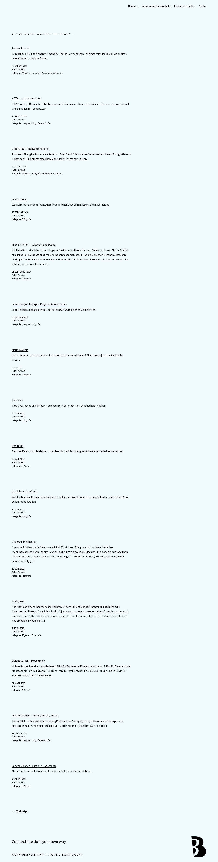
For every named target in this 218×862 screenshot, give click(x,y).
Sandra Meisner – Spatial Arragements (34, 765)
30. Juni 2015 (18, 413)
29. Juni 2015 (18, 459)
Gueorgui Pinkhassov (24, 541)
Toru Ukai (17, 400)
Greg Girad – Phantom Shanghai (30, 148)
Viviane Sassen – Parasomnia (28, 660)
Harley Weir (18, 601)
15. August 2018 (19, 116)
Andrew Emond (20, 48)
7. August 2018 (19, 166)
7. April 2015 (18, 628)
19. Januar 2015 (19, 733)
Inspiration (47, 73)
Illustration (46, 740)
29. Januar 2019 (19, 66)
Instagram (57, 73)
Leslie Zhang (19, 199)
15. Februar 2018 (20, 212)
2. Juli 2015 (17, 367)
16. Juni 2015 (18, 509)
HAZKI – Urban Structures (27, 98)
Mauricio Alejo (20, 349)
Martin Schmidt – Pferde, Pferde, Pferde (35, 715)
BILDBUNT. (23, 855)
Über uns (133, 6)
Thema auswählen (184, 6)
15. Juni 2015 (18, 568)
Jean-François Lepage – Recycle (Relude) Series (39, 304)
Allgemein (26, 73)
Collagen (26, 123)
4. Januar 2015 (19, 779)
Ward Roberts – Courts (25, 491)
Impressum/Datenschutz (156, 6)
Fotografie (36, 73)
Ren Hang (17, 445)
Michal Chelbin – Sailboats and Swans (33, 244)
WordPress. (79, 855)
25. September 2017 (21, 271)
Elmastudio (56, 855)
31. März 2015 (18, 683)
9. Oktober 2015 (20, 317)
